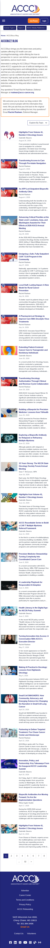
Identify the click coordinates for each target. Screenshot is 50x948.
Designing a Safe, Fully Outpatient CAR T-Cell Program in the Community (34, 256)
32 (25, 862)
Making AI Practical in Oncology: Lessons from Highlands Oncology (33, 670)
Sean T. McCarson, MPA (28, 472)
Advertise (25, 891)
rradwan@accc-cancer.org (22, 92)
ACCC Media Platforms (35, 28)
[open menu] (3, 20)
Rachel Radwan (15, 112)
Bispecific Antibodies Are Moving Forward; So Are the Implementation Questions (33, 797)
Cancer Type (9, 28)
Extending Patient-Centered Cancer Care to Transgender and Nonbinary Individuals (33, 350)
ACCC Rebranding (25, 909)
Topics (20, 28)
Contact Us (18, 934)
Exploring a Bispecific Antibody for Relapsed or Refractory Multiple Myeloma (33, 438)
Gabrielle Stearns (25, 138)
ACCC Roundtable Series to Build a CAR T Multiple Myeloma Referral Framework (34, 525)
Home (3, 35)
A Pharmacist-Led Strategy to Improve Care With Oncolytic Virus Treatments (34, 319)
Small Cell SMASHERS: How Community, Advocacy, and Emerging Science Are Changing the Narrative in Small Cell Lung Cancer (33, 701)
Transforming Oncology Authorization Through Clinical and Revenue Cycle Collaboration (33, 381)
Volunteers (31, 934)
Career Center (25, 895)
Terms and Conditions (25, 900)
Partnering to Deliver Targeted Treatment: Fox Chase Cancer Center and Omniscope (32, 732)
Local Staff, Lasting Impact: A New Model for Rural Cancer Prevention (34, 288)
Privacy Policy (25, 905)
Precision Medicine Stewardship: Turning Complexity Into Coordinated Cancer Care (33, 556)
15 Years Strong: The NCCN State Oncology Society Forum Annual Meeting (33, 466)
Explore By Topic (36, 123)
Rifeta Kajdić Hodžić (26, 803)
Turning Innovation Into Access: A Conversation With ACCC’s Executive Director (34, 639)
